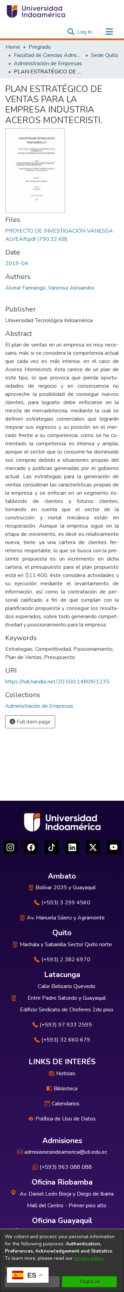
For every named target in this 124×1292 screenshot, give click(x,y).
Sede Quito (104, 55)
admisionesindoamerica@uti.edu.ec (65, 1152)
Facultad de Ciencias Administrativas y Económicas (48, 55)
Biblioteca (66, 1088)
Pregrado (40, 47)
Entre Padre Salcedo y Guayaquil (67, 998)
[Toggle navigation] (109, 31)
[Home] (35, 11)
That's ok (89, 1281)
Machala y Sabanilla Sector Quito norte (66, 944)
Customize (16, 1268)
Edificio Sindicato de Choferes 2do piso (66, 1009)
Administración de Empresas (48, 63)
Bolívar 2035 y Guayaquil (65, 887)
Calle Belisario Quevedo (66, 986)
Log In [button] (85, 32)
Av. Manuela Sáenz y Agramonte (66, 917)
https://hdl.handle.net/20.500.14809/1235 (57, 681)
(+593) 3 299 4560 (65, 902)
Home (13, 47)
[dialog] (62, 1261)
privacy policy (88, 1258)
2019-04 (16, 263)
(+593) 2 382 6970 (65, 959)
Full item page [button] (33, 722)
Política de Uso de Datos (65, 1119)
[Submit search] (70, 32)
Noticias (65, 1073)
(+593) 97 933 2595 (66, 1025)
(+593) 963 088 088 (66, 1167)
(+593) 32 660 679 (65, 1040)
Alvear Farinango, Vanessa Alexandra (49, 288)
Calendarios (66, 1103)
